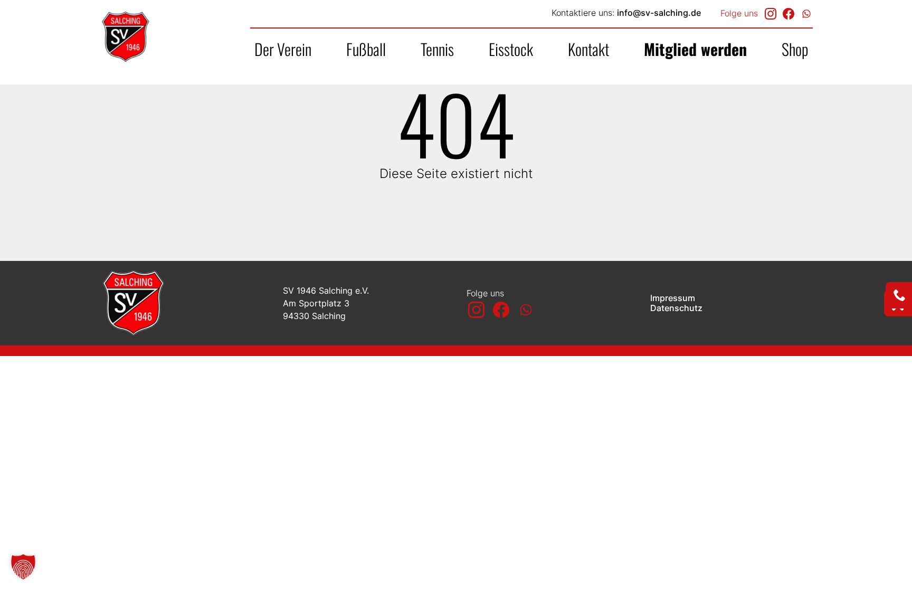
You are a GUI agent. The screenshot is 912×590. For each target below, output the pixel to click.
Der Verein (282, 49)
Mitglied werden (695, 49)
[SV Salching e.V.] (165, 37)
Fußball (366, 49)
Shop (795, 49)
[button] (23, 567)
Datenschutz (677, 308)
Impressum (673, 298)
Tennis (437, 49)
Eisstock (511, 49)
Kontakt (588, 49)
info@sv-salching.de (659, 12)
